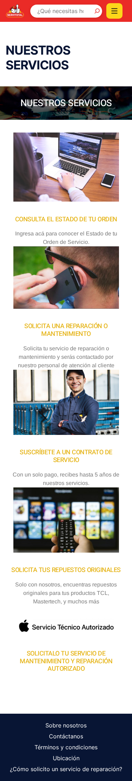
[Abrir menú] (114, 11)
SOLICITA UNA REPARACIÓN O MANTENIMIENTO (66, 330)
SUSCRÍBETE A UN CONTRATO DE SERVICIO (66, 456)
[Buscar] (95, 11)
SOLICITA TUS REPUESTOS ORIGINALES (66, 570)
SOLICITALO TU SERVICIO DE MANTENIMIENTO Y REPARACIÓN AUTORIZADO (66, 661)
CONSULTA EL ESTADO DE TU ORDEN (66, 219)
